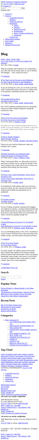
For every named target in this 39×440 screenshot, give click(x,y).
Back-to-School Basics (8, 311)
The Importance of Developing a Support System (17, 292)
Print (18, 59)
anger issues (17, 354)
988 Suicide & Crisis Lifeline (11, 307)
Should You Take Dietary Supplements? (14, 296)
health (16, 65)
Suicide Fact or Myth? (8, 309)
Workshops (13, 24)
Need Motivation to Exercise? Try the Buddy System (19, 226)
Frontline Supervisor (8, 360)
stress (16, 84)
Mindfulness (9, 362)
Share (8, 59)
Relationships (18, 31)
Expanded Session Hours (9, 101)
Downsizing (19, 356)
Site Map (17, 405)
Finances (17, 27)
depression (4, 356)
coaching (30, 354)
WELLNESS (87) (16, 328)
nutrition (22, 141)
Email (13, 59)
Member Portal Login (12, 45)
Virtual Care (14, 37)
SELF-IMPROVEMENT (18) (20, 333)
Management (28, 360)
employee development (9, 358)
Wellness (13, 20)
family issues (21, 358)
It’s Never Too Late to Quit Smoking (13, 120)
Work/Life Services (16, 22)
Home (3, 59)
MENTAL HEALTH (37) (18, 343)
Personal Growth (19, 29)
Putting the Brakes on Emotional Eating (14, 156)
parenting (31, 362)
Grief (17, 360)
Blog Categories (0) (12, 320)
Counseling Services (17, 18)
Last (16, 268)
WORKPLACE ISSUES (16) (20, 337)
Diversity (12, 356)
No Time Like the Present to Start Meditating (16, 82)
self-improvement (32, 141)
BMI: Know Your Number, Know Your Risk (16, 294)
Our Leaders (9, 41)
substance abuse (27, 364)
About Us (8, 14)
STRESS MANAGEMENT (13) (21, 345)
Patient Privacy (12, 407)
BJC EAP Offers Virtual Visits (11, 305)
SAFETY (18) (14, 341)
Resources (8, 43)
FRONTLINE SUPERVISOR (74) (22, 326)
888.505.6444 (19, 4)
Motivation (29, 228)
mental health (28, 84)
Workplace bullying (22, 366)
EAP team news (29, 356)
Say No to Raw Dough (9, 245)
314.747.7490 (8, 4)
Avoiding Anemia (7, 201)
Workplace (17, 35)
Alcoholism (9, 354)
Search (3, 407)
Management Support (12, 39)
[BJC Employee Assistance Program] (14, 2)
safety (21, 182)
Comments (6, 76)
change (24, 354)
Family (16, 25)
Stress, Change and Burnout (23, 33)
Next (12, 268)
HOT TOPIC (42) (16, 335)
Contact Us (9, 405)
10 (9, 268)
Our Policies (22, 407)
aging (3, 354)
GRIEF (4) (13, 339)
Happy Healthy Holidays (9, 139)
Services (8, 16)
